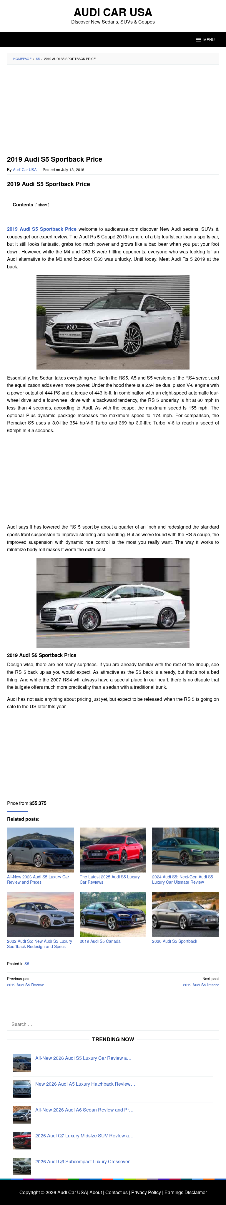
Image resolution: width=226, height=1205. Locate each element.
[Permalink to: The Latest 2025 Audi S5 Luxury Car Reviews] (113, 850)
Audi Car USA (113, 11)
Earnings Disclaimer (185, 1192)
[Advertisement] (113, 112)
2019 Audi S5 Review (25, 981)
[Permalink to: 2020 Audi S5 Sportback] (185, 914)
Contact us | (117, 1192)
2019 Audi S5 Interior (201, 981)
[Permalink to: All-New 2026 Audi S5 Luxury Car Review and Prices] (40, 850)
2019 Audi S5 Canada (100, 941)
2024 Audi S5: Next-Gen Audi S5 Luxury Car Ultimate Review (182, 879)
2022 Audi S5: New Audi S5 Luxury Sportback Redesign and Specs (39, 943)
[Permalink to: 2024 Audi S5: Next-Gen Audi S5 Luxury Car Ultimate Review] (185, 850)
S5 (26, 963)
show (42, 205)
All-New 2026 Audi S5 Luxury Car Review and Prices (38, 879)
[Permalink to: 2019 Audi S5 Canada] (113, 914)
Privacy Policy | (146, 1192)
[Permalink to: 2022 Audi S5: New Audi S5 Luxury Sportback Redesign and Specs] (40, 914)
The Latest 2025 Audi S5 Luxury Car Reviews (110, 879)
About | (96, 1192)
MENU (209, 39)
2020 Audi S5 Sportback (174, 941)
